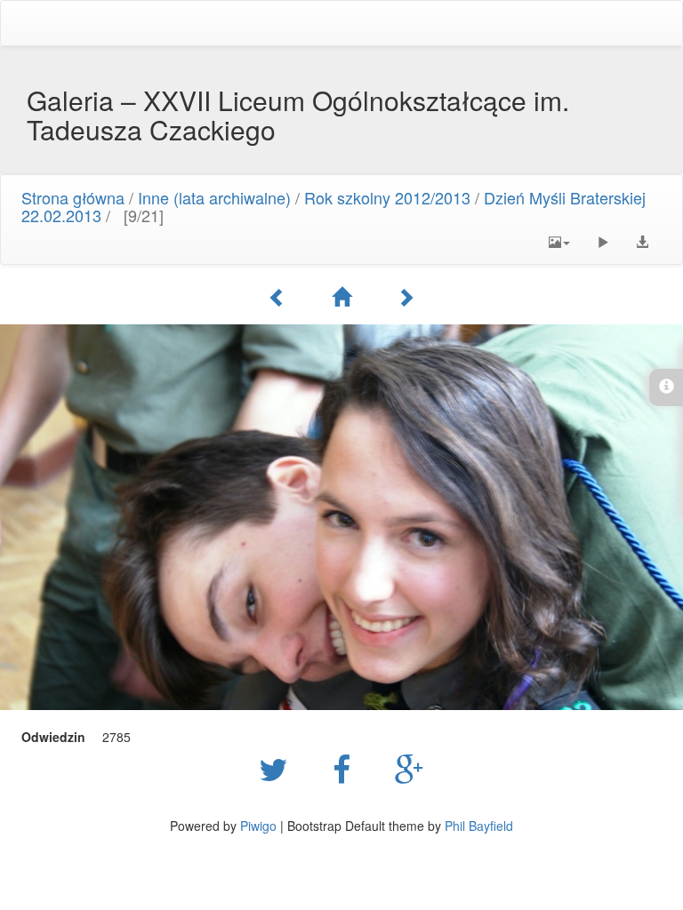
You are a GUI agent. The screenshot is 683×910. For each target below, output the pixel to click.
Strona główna (73, 197)
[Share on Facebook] (346, 768)
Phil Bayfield (479, 825)
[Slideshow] (603, 242)
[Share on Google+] (409, 768)
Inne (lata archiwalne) (214, 197)
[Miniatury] (341, 297)
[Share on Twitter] (278, 768)
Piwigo (258, 825)
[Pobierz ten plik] (642, 242)
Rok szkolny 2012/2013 (387, 197)
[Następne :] (406, 297)
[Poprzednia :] (277, 297)
